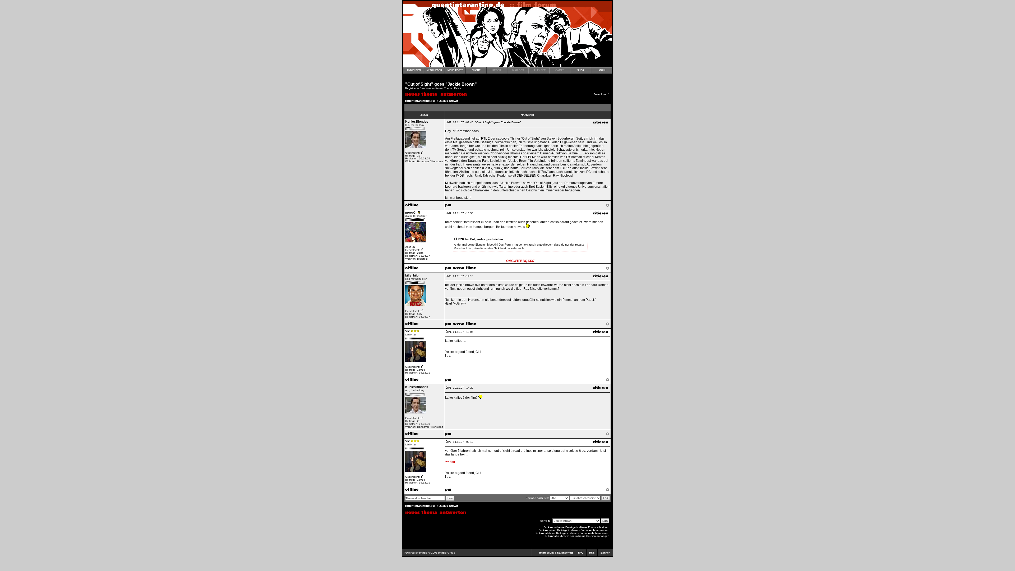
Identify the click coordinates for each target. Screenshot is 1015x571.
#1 (449, 122)
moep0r (411, 212)
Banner (605, 552)
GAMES (559, 70)
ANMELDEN (414, 70)
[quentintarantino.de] (420, 100)
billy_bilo (411, 275)
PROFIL (497, 70)
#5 (449, 387)
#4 (449, 331)
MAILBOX (518, 70)
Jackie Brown (448, 100)
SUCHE (476, 70)
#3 (449, 276)
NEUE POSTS (455, 70)
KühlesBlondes (416, 121)
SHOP (580, 70)
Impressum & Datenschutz (556, 552)
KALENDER (539, 70)
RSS (592, 552)
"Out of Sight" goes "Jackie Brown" (441, 84)
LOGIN (602, 70)
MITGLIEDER (434, 70)
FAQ (580, 552)
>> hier (450, 462)
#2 (449, 213)
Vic (407, 331)
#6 (449, 441)
